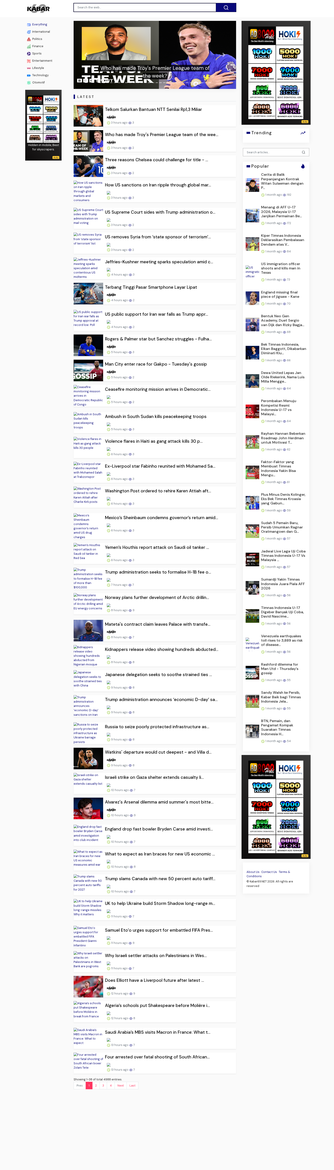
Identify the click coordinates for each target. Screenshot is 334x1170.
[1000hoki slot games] (35, 109)
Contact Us (269, 872)
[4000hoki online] (35, 138)
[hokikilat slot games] (51, 100)
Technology (40, 75)
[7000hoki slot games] (35, 119)
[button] (86, 55)
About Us (253, 872)
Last (132, 1085)
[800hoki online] (35, 128)
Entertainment (42, 61)
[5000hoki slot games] (51, 109)
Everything (39, 24)
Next (120, 1085)
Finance (37, 46)
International (41, 32)
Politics (37, 39)
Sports (37, 53)
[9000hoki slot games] (51, 119)
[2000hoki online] (51, 128)
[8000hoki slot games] (35, 100)
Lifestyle (38, 68)
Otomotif (38, 82)
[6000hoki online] (51, 138)
